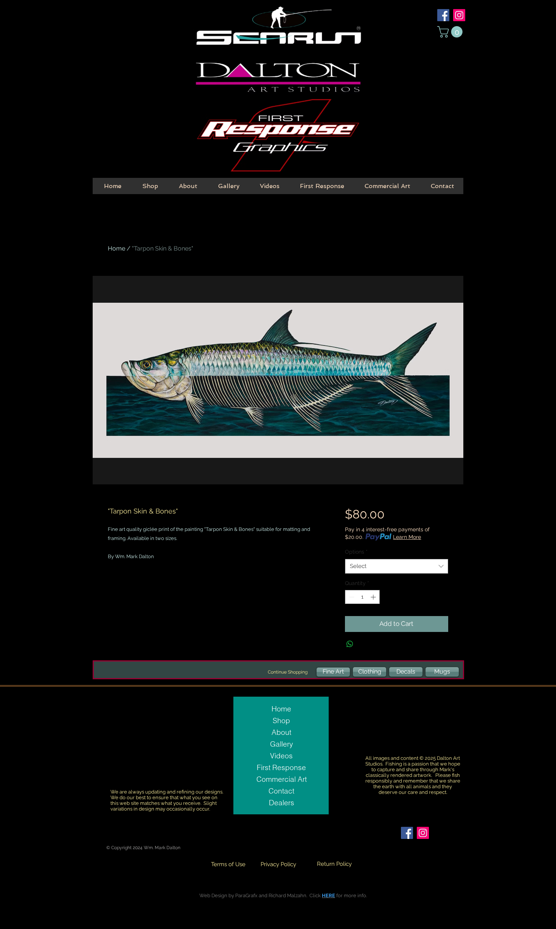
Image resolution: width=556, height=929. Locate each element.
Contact (281, 790)
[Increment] (374, 597)
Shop (281, 720)
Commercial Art (281, 779)
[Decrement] (351, 597)
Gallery (281, 743)
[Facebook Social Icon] (443, 15)
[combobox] (396, 566)
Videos (281, 755)
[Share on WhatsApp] (349, 644)
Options (356, 552)
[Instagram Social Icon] (459, 15)
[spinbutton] (362, 597)
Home (116, 248)
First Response (281, 767)
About (281, 732)
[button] (451, 31)
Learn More (407, 537)
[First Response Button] (277, 136)
